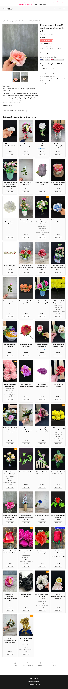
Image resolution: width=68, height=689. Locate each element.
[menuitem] (62, 21)
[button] (41, 4)
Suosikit (40, 665)
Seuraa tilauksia (28, 665)
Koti (3, 21)
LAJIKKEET (17, 21)
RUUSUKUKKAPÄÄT (34, 21)
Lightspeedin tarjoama (34, 684)
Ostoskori (53, 665)
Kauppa (9, 21)
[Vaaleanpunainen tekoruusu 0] (16, 77)
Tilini (15, 665)
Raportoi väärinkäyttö (34, 681)
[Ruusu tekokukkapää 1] (24, 77)
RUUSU (24, 21)
